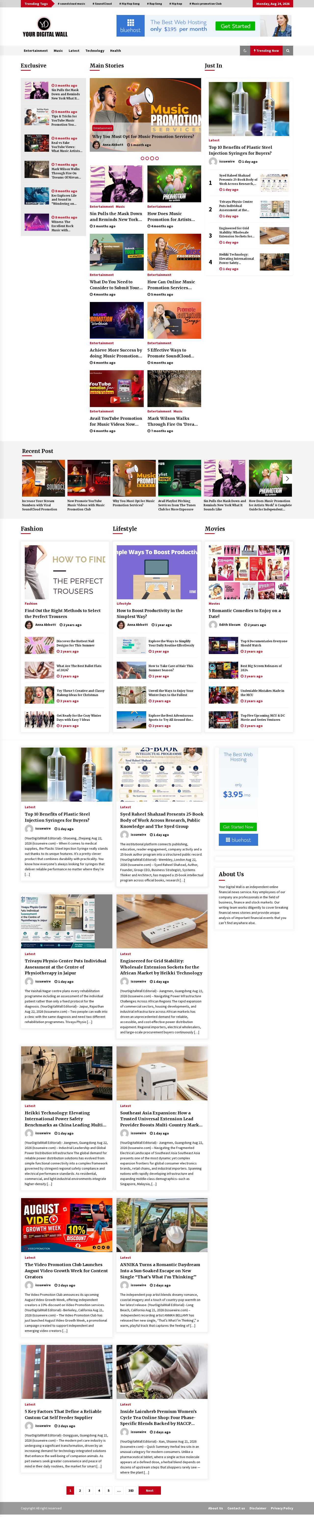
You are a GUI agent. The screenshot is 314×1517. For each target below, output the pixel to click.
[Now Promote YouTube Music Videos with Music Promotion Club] (88, 478)
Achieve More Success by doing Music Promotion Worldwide (116, 353)
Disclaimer (257, 1508)
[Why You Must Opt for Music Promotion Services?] (134, 478)
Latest (74, 50)
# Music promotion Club (205, 3)
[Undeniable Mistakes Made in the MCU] (223, 695)
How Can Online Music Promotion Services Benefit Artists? (171, 285)
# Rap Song (154, 3)
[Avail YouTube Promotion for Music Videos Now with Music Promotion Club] (117, 388)
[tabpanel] (145, 115)
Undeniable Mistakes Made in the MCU (262, 693)
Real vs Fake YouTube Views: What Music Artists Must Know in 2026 (66, 147)
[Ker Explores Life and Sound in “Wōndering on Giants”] (37, 196)
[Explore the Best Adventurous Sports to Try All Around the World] (131, 719)
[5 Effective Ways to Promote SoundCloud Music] (174, 320)
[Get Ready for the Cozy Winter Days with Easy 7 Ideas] (39, 719)
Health (115, 50)
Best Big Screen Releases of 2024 (261, 668)
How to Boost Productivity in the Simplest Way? (150, 613)
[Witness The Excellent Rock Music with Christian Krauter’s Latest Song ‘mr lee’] (37, 222)
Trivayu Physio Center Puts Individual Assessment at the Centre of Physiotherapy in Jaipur (237, 206)
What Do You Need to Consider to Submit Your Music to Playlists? (114, 285)
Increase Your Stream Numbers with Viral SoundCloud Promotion (39, 505)
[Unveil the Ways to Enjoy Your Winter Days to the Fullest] (131, 695)
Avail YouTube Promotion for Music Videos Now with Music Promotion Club (116, 421)
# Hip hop (175, 3)
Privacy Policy (282, 1508)
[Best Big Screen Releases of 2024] (223, 670)
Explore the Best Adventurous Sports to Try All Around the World (171, 718)
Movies (215, 528)
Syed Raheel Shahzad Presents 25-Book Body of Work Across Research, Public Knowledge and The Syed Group (238, 180)
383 (131, 1490)
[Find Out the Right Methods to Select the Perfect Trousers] (65, 572)
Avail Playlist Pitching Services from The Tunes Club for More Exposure (142, 133)
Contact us (236, 1508)
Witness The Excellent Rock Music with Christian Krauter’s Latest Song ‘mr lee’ (66, 226)
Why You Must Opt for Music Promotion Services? (134, 503)
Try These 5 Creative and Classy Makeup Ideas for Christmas (81, 693)
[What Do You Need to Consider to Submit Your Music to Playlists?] (117, 252)
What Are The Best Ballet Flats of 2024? (79, 668)
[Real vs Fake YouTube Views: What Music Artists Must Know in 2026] (37, 143)
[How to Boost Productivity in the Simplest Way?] (157, 572)
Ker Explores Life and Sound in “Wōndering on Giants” (64, 200)
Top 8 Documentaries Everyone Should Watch (264, 643)
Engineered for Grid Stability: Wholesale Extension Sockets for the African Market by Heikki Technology (235, 233)
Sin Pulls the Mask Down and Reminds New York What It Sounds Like (66, 94)
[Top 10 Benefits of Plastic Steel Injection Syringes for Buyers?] (249, 109)
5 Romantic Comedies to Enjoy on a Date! (245, 613)
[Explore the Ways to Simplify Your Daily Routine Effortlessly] (131, 645)
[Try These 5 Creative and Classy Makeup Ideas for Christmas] (39, 695)
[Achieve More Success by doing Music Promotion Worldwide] (117, 320)
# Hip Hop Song (129, 3)
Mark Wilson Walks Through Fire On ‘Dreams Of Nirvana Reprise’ (66, 173)
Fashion (32, 528)
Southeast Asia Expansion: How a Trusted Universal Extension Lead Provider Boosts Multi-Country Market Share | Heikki (161, 1119)
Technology (94, 50)
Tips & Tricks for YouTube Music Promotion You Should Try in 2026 (66, 121)
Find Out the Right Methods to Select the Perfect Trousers (63, 613)
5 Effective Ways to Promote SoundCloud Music (169, 353)
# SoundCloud (102, 3)
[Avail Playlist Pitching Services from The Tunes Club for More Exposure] (145, 115)
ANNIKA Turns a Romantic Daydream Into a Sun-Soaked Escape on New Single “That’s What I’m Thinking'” (160, 1270)
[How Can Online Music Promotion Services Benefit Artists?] (174, 252)
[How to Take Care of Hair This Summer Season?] (131, 670)
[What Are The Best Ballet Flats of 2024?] (39, 670)
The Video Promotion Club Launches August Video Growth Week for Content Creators (66, 1270)
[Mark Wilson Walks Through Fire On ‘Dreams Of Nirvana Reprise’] (37, 169)
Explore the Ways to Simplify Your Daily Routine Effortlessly (171, 643)
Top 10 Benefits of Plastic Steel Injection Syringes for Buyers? (240, 150)
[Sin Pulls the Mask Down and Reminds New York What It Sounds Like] (37, 90)
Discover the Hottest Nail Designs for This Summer (75, 643)
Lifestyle (125, 528)
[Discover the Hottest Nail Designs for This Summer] (39, 645)
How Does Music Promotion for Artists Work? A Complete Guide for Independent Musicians (172, 216)
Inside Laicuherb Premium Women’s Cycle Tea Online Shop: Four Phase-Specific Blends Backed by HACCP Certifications (158, 1418)
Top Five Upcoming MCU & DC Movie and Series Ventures (263, 718)
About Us (215, 1508)
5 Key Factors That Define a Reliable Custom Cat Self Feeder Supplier (63, 1414)
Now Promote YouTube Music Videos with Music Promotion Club (86, 505)
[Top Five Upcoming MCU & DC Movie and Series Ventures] (223, 719)
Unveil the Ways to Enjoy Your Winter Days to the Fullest (171, 693)
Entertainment (36, 50)
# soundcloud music (71, 3)
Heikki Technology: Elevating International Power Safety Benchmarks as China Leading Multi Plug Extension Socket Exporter (236, 259)
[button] (245, 50)
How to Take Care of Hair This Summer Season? (171, 668)
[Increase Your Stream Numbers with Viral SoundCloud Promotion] (43, 478)
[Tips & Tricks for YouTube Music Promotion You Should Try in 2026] (37, 116)
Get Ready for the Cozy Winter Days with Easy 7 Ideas (79, 718)
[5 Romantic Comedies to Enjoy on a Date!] (249, 572)
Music (58, 50)
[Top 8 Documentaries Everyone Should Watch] (223, 645)
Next (287, 479)
